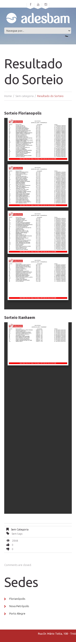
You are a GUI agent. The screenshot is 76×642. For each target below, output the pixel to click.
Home (8, 95)
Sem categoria (24, 95)
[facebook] (30, 4)
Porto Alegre (17, 613)
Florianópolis (17, 598)
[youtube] (38, 4)
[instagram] (46, 4)
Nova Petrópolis (19, 606)
